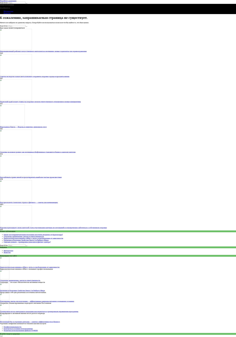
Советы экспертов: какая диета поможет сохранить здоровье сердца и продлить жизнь (34, 76)
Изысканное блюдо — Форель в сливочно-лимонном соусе (23, 127)
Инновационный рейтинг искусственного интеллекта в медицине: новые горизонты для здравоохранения (43, 51)
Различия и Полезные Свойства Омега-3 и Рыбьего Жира (26, 240)
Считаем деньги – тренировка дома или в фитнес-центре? (27, 242)
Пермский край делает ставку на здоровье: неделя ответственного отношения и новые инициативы (40, 102)
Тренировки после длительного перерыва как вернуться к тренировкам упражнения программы (39, 311)
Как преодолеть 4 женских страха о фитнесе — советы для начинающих (29, 202)
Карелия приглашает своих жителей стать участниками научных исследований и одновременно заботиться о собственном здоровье (53, 228)
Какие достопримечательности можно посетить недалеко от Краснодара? (33, 235)
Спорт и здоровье (7, 5)
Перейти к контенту (8, 1)
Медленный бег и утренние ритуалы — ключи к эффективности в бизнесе (30, 322)
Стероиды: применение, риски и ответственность (24, 236)
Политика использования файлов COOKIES (21, 330)
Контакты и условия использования (18, 329)
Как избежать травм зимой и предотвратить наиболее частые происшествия (31, 177)
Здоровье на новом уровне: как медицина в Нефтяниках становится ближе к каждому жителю (38, 152)
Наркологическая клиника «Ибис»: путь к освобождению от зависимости (33, 238)
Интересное (8, 11)
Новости (7, 13)
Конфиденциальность (12, 327)
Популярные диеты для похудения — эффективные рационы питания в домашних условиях (37, 301)
